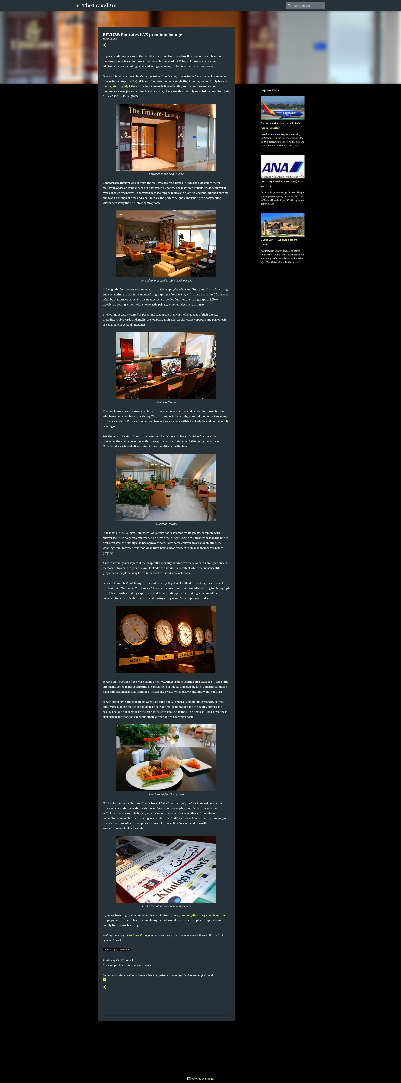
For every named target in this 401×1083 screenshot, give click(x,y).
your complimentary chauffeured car (202, 915)
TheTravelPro (99, 6)
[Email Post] (105, 981)
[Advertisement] (166, 1047)
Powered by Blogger (202, 1078)
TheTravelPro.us (138, 935)
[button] (105, 45)
